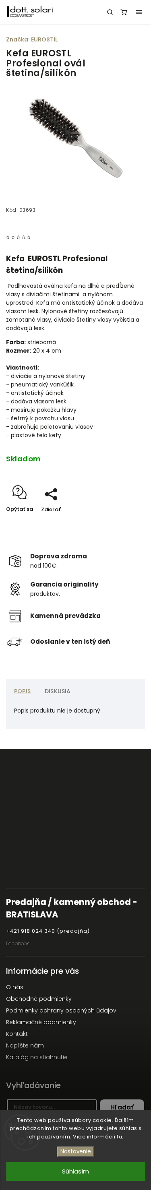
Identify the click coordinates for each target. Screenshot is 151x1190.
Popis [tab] (22, 691)
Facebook (17, 943)
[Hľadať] (110, 12)
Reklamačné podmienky (41, 1022)
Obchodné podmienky (39, 999)
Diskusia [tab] (58, 691)
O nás (14, 987)
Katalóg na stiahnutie (37, 1057)
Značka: (32, 39)
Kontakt (17, 1034)
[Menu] (139, 12)
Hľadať (122, 1107)
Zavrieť (123, 523)
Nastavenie (75, 1151)
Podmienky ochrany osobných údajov (61, 1010)
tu (119, 1136)
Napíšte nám (25, 1045)
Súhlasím (75, 1171)
